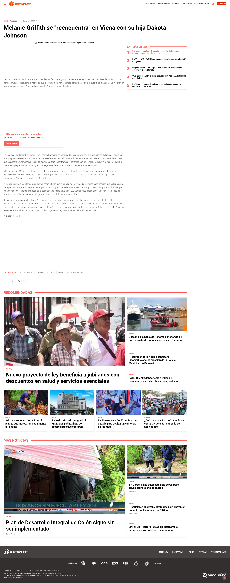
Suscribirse (11, 143)
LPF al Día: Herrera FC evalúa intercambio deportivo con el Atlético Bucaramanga (153, 528)
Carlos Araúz (10, 534)
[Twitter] (12, 281)
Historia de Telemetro (33, 571)
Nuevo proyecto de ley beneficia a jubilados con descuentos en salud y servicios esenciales (62, 378)
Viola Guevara (133, 513)
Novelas (186, 4)
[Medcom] (157, 565)
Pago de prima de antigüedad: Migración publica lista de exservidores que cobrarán (69, 423)
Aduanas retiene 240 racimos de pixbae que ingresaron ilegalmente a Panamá (25, 423)
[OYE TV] (94, 565)
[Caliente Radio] (136, 565)
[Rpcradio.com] (125, 565)
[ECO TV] (115, 565)
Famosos (13, 21)
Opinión (175, 4)
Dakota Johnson (75, 272)
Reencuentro (26, 272)
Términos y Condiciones (13, 571)
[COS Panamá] (104, 565)
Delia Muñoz (132, 491)
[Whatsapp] (19, 281)
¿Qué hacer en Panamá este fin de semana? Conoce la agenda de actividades (164, 423)
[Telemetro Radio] (146, 565)
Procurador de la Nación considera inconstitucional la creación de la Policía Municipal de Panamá (152, 360)
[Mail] (26, 281)
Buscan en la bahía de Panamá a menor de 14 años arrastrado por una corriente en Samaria (155, 338)
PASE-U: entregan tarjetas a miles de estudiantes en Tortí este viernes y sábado (153, 379)
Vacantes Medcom (51, 571)
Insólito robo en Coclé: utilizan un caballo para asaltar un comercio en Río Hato (117, 423)
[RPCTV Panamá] (83, 565)
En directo (222, 4)
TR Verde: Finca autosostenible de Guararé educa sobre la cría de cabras (154, 486)
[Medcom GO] (73, 565)
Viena (60, 272)
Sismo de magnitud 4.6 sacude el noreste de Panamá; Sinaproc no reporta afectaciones (155, 52)
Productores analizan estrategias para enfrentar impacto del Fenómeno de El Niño (157, 508)
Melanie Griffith (45, 272)
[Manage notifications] (224, 578)
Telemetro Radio (201, 4)
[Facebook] (6, 281)
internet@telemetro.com (15, 577)
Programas (163, 4)
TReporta (149, 4)
